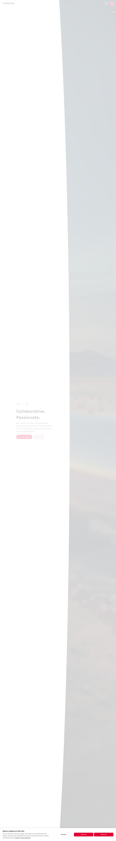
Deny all (83, 834)
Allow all (104, 834)
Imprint (17, 838)
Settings (63, 834)
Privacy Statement (25, 838)
